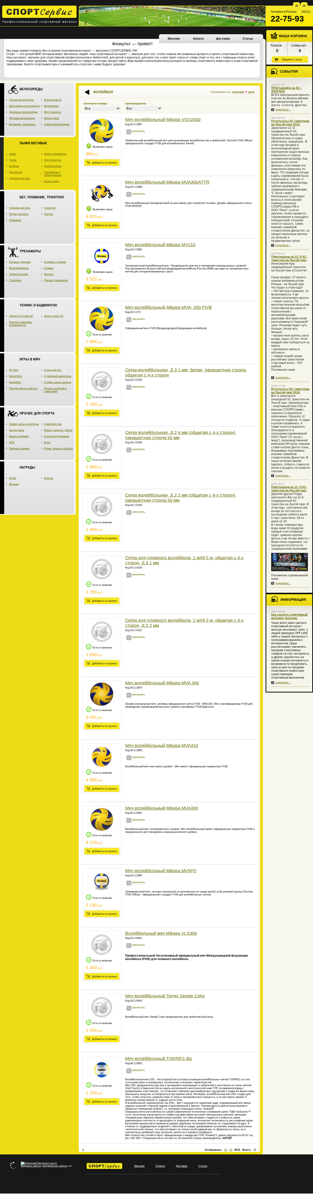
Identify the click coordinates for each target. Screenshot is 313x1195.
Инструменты (52, 112)
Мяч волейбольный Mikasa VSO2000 (163, 119)
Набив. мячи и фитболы (24, 424)
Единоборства (53, 424)
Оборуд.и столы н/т (21, 315)
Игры (47, 442)
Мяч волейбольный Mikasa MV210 (160, 244)
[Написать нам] (304, 6)
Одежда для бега (19, 207)
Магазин (174, 38)
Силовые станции (55, 261)
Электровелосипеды (56, 124)
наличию (238, 91)
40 (230, 1149)
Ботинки (14, 166)
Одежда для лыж (19, 178)
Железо (49, 274)
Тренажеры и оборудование (53, 174)
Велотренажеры (19, 268)
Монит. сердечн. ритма (58, 430)
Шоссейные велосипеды (24, 105)
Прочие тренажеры (56, 280)
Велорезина (51, 105)
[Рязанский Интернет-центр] (39, 1163)
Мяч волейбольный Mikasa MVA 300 (162, 683)
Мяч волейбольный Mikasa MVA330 (161, 808)
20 (225, 1149)
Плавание (15, 220)
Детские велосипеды (22, 118)
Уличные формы (19, 448)
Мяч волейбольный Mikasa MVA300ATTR (167, 182)
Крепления (15, 172)
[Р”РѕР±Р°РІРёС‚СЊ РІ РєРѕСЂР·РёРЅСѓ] (102, 162)
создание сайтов (31, 1165)
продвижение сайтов (54, 1165)
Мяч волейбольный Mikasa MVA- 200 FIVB (168, 307)
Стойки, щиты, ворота (57, 382)
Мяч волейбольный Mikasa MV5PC (161, 870)
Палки (13, 159)
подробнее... (283, 109)
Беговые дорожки (20, 261)
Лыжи (12, 153)
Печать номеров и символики (55, 390)
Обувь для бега (18, 213)
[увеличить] (128, 133)
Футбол (13, 370)
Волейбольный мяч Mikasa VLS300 (161, 933)
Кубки (12, 478)
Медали (14, 484)
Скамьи (49, 268)
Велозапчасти (52, 99)
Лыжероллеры (53, 166)
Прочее (48, 213)
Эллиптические (18, 274)
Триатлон (50, 207)
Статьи (248, 38)
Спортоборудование (56, 436)
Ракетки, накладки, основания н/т (20, 323)
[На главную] (296, 5)
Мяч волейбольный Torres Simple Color (165, 996)
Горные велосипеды (21, 99)
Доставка (223, 38)
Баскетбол (15, 376)
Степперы (15, 280)
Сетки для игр (52, 370)
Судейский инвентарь (57, 376)
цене (251, 91)
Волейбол (15, 382)
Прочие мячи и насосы (23, 388)
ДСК (11, 442)
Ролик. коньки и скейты (58, 448)
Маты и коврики (19, 436)
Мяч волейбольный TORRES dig (158, 1058)
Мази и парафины (55, 153)
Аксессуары (51, 118)
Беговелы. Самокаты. (22, 124)
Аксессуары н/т (53, 315)
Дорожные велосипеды (23, 112)
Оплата (198, 38)
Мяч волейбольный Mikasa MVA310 (161, 745)
